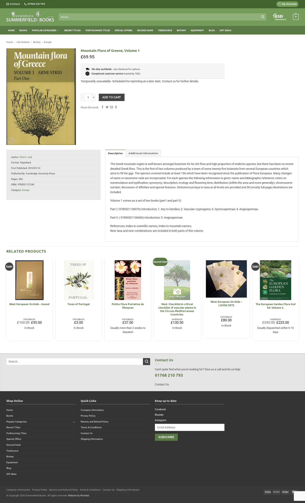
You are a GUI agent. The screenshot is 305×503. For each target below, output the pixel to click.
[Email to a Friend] (111, 107)
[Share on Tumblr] (116, 107)
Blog (212, 30)
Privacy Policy (88, 415)
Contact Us (87, 433)
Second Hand (145, 30)
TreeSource (165, 30)
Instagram (160, 420)
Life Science (23, 42)
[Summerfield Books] (30, 16)
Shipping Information (92, 439)
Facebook (160, 409)
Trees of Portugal (79, 304)
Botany (181, 30)
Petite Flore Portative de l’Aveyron (128, 305)
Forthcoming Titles (97, 30)
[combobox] (162, 17)
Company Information (92, 410)
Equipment (197, 30)
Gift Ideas (225, 30)
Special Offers (123, 30)
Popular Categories (44, 30)
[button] (296, 17)
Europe (47, 42)
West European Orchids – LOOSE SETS (226, 303)
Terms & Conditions (91, 427)
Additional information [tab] (143, 153)
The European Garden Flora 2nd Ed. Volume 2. (275, 305)
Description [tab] (115, 153)
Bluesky (159, 414)
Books (23, 30)
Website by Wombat (78, 495)
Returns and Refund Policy (94, 421)
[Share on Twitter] (107, 107)
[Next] (298, 300)
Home (11, 30)
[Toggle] (74, 422)
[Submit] (263, 17)
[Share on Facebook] (102, 107)
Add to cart (111, 97)
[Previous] (6, 300)
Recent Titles (72, 30)
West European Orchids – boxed (29, 304)
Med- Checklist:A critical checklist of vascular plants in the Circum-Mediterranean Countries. (177, 309)
